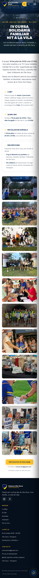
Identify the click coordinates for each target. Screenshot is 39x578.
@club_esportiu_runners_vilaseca (13, 557)
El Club (4, 512)
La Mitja (4, 509)
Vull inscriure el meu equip (19, 462)
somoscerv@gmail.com (23, 466)
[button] (19, 188)
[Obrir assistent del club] (34, 572)
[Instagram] (4, 499)
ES (29, 4)
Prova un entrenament (9, 554)
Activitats (5, 516)
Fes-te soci (6, 523)
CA (24, 4)
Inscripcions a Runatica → (10, 540)
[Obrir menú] (34, 4)
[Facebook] (10, 499)
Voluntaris (5, 519)
